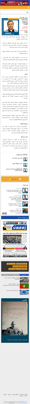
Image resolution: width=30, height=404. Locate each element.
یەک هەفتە (15, 274)
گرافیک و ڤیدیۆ (15, 394)
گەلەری (5, 394)
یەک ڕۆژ (24, 274)
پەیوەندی (21, 395)
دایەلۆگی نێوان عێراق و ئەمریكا (19, 266)
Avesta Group (11, 402)
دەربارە (25, 395)
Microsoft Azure (23, 402)
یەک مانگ (6, 274)
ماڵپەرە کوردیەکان (23, 394)
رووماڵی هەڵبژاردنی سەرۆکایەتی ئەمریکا (17, 268)
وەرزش (9, 394)
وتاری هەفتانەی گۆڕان (21, 263)
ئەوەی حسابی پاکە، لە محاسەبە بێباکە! (18, 334)
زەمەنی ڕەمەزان (11, 263)
